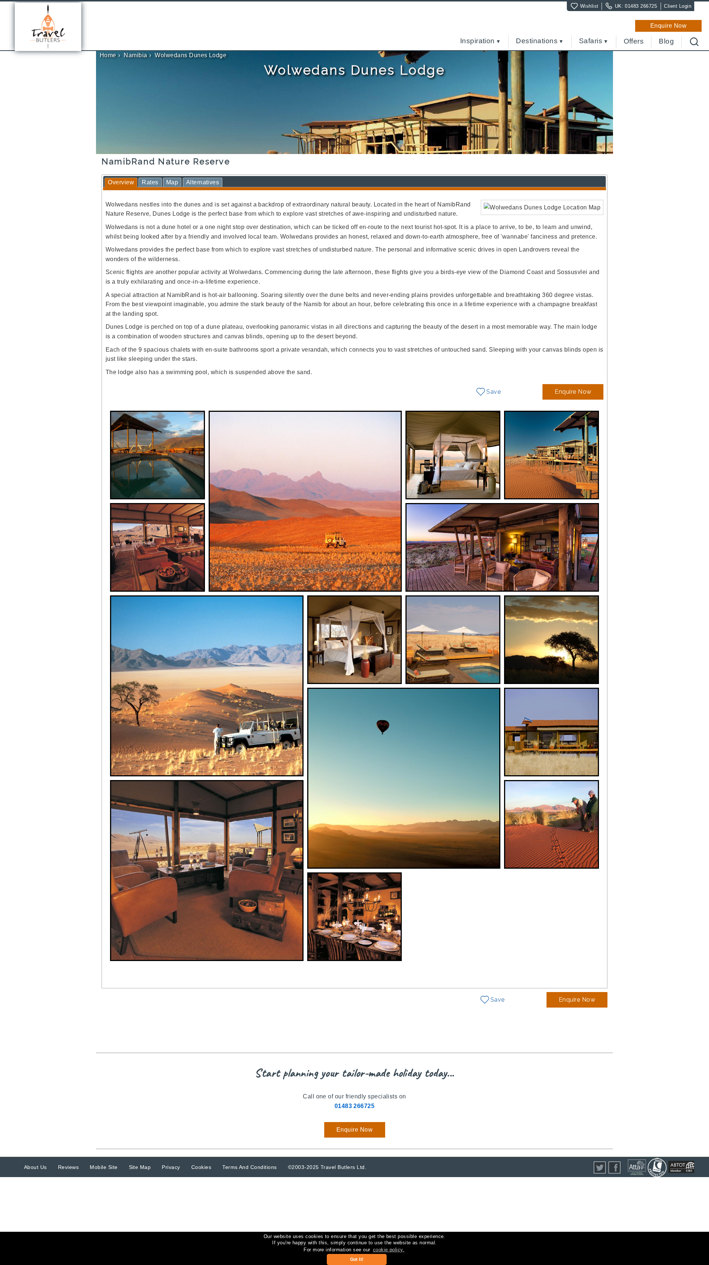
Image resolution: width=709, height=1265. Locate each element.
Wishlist (589, 6)
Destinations (537, 41)
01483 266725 (641, 6)
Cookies (201, 1167)
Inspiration (477, 41)
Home (108, 55)
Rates (150, 182)
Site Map (140, 1167)
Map (172, 182)
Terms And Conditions (249, 1167)
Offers (634, 41)
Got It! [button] (357, 1259)
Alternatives (202, 182)
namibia (135, 55)
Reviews (68, 1167)
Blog (666, 41)
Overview (121, 182)
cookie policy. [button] (389, 1249)
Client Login (677, 6)
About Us (35, 1167)
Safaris (590, 41)
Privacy (171, 1167)
